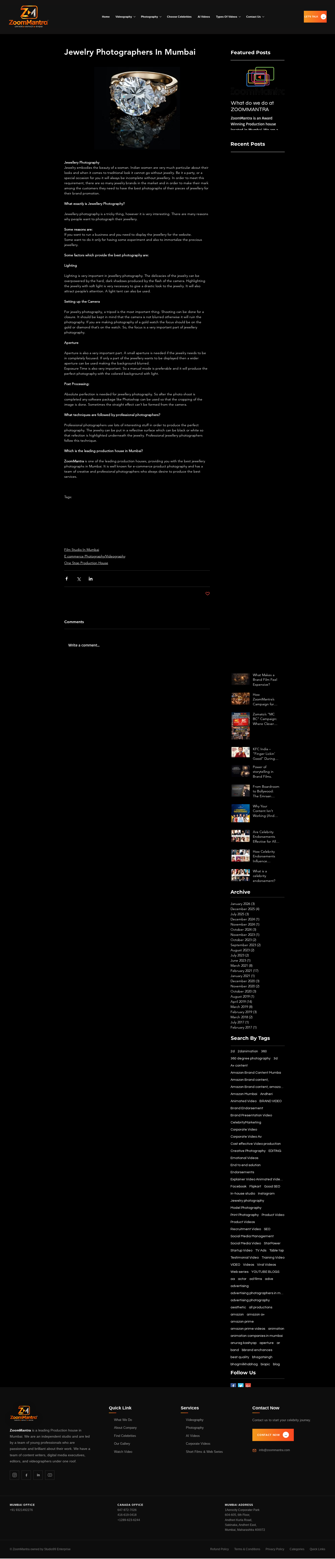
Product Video (273, 1215)
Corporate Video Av (246, 1136)
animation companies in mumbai (184, 526)
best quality (240, 1357)
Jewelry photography (170, 533)
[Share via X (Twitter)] (78, 578)
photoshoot (73, 533)
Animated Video (244, 1101)
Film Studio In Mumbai (81, 549)
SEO (267, 1229)
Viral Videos (266, 1264)
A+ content (239, 1065)
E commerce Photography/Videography (94, 556)
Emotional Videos (244, 1158)
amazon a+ (256, 1314)
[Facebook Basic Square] (233, 1386)
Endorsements (242, 1172)
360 (264, 1051)
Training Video (273, 1257)
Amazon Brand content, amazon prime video (257, 1087)
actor (242, 1279)
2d (233, 1051)
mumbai (127, 504)
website (132, 540)
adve (269, 1279)
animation (276, 1328)
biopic (265, 1364)
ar (278, 1343)
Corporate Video (244, 1129)
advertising (240, 1286)
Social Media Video (246, 1243)
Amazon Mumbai (115, 519)
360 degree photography (251, 1058)
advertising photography (250, 1300)
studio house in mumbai (118, 512)
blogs (89, 533)
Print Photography (245, 1215)
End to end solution (246, 1165)
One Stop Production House (86, 563)
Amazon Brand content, (250, 1080)
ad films (255, 1279)
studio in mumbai (144, 519)
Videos (248, 1264)
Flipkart (255, 1186)
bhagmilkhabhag (244, 1364)
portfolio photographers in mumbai (124, 533)
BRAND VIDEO (270, 1101)
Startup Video (241, 1250)
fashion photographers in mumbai (130, 526)
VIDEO (235, 1264)
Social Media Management (252, 1236)
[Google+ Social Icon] (248, 1386)
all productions (260, 1307)
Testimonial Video (245, 1257)
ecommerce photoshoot (83, 526)
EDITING (275, 1151)
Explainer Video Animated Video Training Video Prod (257, 1179)
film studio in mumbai (80, 512)
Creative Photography (248, 1151)
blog (276, 1364)
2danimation (248, 1051)
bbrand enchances (257, 1350)
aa (233, 1279)
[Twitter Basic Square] (241, 1386)
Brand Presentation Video (251, 1115)
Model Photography (246, 1208)
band (235, 1350)
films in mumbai (152, 512)
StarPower (272, 1243)
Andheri (266, 1094)
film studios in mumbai (81, 519)
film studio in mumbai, (184, 512)
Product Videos (243, 1222)
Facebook (238, 1186)
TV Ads (260, 1250)
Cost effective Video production (256, 1144)
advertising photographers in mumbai (93, 540)
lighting (146, 540)
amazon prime (242, 1321)
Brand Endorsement (247, 1108)
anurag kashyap (244, 1343)
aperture (186, 540)
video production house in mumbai (91, 504)
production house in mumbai (159, 504)
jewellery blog (166, 540)
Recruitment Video (246, 1229)
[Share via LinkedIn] (90, 578)
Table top (276, 1250)
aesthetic (238, 1307)
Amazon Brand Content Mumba (256, 1072)
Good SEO (272, 1186)
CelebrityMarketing (246, 1122)
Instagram (266, 1193)
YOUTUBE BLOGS (265, 1272)
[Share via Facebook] (66, 578)
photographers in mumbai (180, 519)
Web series (239, 1272)
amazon (237, 1314)
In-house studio (243, 1193)
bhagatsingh (262, 1357)
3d (275, 1058)
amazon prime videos (248, 1328)
